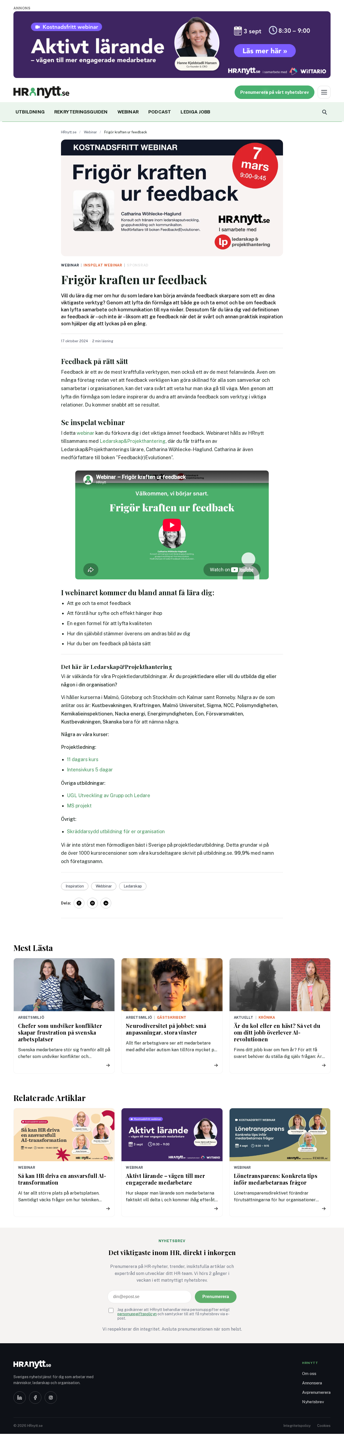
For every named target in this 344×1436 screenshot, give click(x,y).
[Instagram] (51, 1397)
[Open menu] (324, 92)
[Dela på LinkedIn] (106, 903)
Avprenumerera (316, 1392)
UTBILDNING (30, 112)
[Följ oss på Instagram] (92, 903)
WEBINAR (128, 112)
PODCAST (159, 112)
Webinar (90, 132)
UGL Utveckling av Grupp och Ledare (108, 795)
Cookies (324, 1426)
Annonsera (312, 1383)
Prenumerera (215, 1296)
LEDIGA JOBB (195, 112)
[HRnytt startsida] (56, 1364)
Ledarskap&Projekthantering (133, 441)
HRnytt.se (69, 132)
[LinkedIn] (19, 1397)
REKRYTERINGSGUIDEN (81, 112)
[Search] (324, 112)
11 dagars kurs (82, 759)
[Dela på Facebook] (79, 903)
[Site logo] (41, 92)
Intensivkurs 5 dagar (90, 769)
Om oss (309, 1373)
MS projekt (79, 805)
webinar (85, 433)
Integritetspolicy (297, 1426)
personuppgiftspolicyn (137, 1314)
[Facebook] (35, 1397)
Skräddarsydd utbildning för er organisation (116, 831)
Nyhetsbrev (313, 1401)
